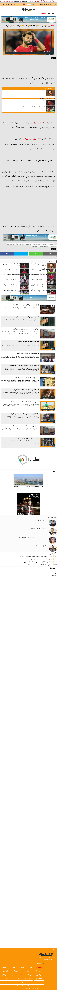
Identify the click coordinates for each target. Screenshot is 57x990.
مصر (45, 25)
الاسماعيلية (45, 244)
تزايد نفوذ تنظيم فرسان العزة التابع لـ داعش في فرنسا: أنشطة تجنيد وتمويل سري (37, 562)
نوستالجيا (22, 25)
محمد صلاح (53, 97)
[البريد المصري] (28, 504)
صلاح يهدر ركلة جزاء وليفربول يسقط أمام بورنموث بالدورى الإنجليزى (39, 285)
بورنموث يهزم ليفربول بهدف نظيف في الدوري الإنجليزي (11, 285)
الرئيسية (53, 25)
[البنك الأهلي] (30, 238)
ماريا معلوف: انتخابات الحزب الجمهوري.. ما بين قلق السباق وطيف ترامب (33, 537)
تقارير (37, 25)
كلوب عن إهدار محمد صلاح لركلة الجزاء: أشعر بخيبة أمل (11, 280)
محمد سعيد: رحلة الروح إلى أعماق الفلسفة (40, 520)
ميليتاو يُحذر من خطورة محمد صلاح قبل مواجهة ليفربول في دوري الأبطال (34, 106)
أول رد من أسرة (43, 90)
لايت (4, 25)
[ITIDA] (28, 459)
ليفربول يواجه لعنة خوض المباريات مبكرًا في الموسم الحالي (12, 275)
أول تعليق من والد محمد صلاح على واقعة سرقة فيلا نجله (38, 274)
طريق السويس (25, 138)
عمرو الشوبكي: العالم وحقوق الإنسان (41, 546)
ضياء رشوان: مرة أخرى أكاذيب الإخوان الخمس (38, 529)
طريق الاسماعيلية (37, 244)
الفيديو (54, 471)
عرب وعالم (12, 25)
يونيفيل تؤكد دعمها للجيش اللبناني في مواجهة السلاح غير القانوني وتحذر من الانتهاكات (36, 556)
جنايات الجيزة (38, 123)
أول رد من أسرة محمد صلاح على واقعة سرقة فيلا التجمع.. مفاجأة (39, 264)
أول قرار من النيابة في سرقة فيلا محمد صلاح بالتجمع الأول (36, 100)
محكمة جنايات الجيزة (11, 244)
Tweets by (54, 575)
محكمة (44, 123)
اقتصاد (29, 25)
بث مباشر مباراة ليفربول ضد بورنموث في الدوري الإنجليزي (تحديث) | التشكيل (12, 291)
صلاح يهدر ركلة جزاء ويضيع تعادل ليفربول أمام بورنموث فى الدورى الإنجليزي (39, 291)
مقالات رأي (52, 517)
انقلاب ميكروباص (35, 138)
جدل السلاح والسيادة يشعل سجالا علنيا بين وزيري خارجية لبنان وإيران (39, 565)
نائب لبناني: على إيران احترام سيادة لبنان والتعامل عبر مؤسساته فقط (40, 559)
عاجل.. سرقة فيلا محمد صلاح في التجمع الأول (12, 269)
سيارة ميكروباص (34, 246)
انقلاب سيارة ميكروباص (44, 246)
